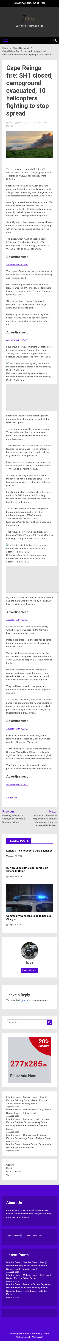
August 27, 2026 (15, 856)
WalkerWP (37, 1337)
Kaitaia (9, 1168)
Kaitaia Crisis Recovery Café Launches (29, 850)
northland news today (33, 1235)
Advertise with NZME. (17, 264)
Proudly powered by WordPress (25, 1333)
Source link (11, 797)
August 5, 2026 (14, 925)
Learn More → (29, 970)
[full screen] (32, 397)
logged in (23, 1000)
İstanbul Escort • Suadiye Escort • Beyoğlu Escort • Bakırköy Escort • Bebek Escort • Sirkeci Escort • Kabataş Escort (27, 1100)
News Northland (40, 123)
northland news (14, 1235)
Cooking (10, 1165)
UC (7, 1174)
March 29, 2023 (24, 123)
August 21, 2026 (15, 876)
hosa (10, 123)
